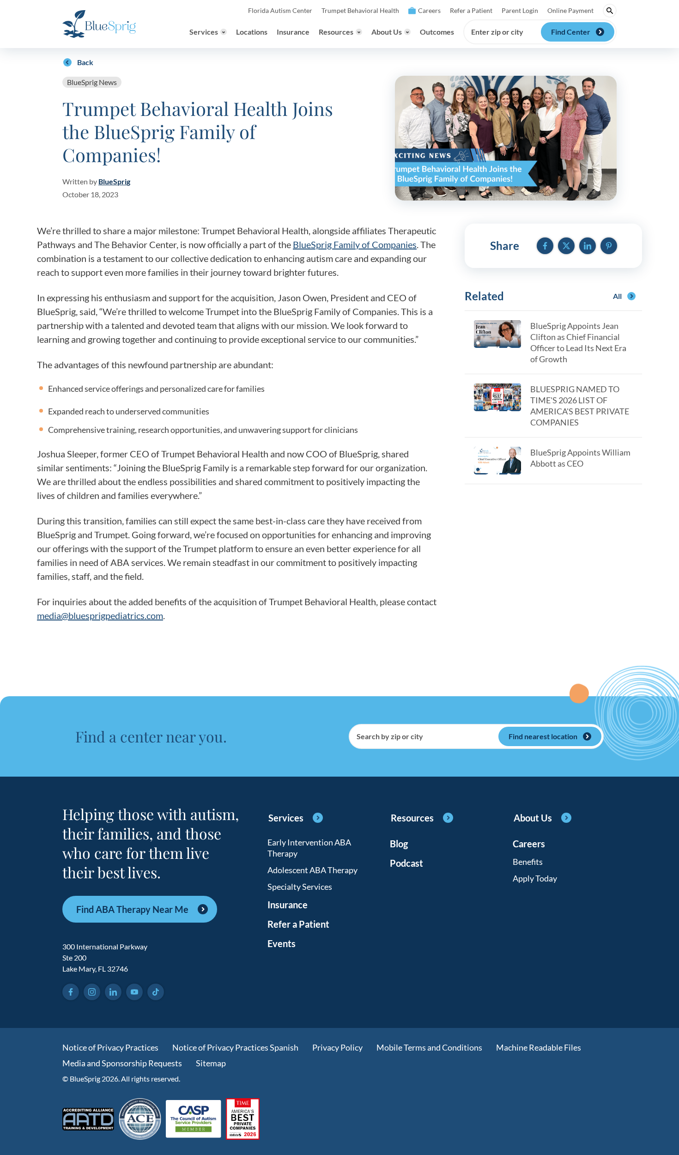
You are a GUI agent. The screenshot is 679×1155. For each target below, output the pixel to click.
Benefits (528, 862)
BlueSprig (114, 181)
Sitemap (211, 1063)
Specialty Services (299, 886)
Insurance (293, 31)
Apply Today (535, 878)
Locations (251, 31)
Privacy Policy (337, 1047)
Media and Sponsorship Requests (122, 1063)
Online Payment (570, 10)
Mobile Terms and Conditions (429, 1047)
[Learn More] (243, 1119)
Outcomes (437, 31)
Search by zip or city (390, 736)
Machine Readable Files (538, 1047)
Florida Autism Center (280, 10)
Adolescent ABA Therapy (312, 870)
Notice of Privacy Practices (110, 1047)
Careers (429, 10)
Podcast (406, 863)
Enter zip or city (497, 32)
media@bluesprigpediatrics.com (100, 615)
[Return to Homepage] (99, 24)
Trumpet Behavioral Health (360, 10)
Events (281, 943)
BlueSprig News (92, 82)
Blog (399, 843)
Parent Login (520, 10)
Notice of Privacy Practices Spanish (235, 1047)
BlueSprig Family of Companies (355, 244)
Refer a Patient (471, 10)
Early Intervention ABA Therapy (309, 847)
